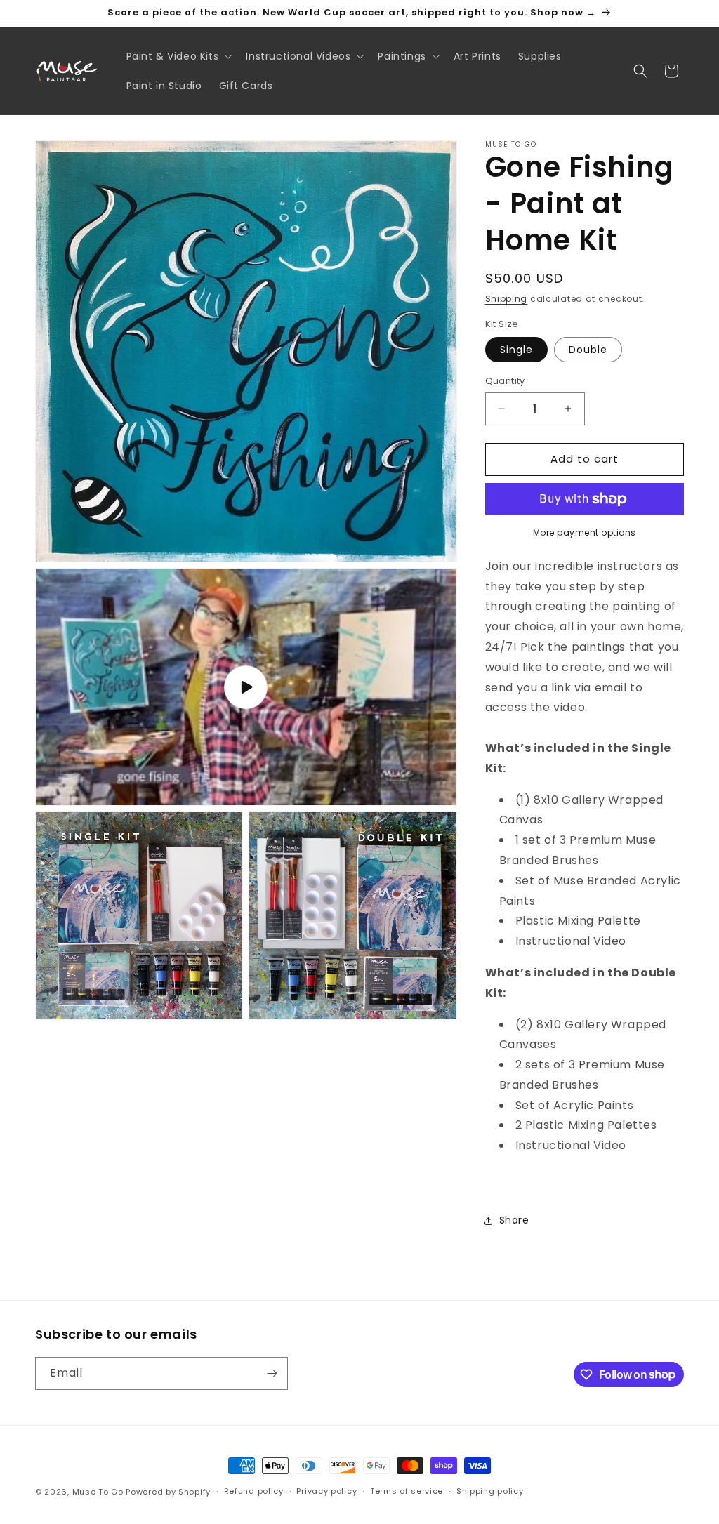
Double (588, 350)
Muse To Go (98, 1491)
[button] (178, 56)
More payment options (584, 532)
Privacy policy (326, 1491)
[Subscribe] (271, 1373)
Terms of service (406, 1491)
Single (516, 350)
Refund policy (254, 1491)
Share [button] (514, 1220)
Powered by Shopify (168, 1491)
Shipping (506, 299)
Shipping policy (490, 1491)
